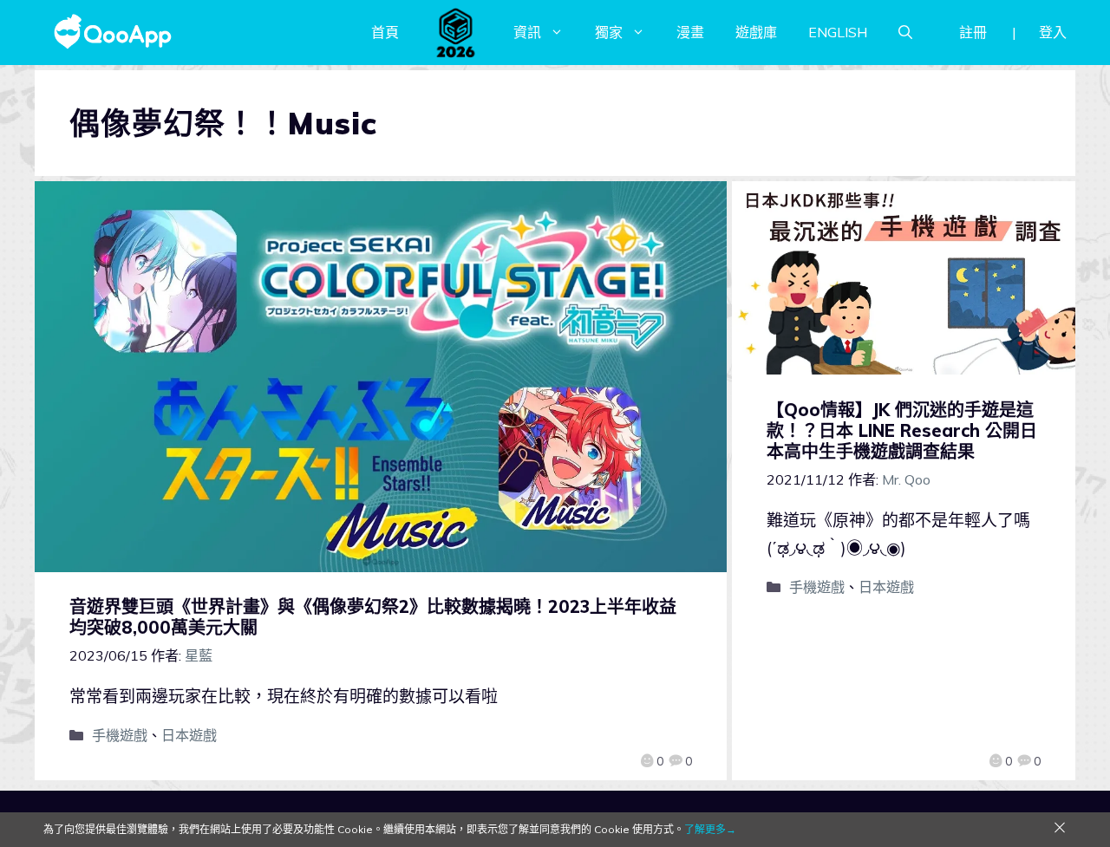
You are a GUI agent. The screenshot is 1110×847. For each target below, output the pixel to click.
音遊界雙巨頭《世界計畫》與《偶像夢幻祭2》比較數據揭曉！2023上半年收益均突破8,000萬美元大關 (372, 617)
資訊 (527, 32)
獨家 (609, 32)
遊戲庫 (756, 32)
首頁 (385, 32)
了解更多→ (710, 829)
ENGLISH (837, 32)
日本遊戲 (189, 735)
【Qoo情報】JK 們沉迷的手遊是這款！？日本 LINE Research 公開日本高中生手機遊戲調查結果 (902, 430)
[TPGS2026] (456, 32)
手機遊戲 (119, 735)
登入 (1053, 32)
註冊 (973, 32)
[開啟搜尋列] (905, 32)
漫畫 (690, 32)
